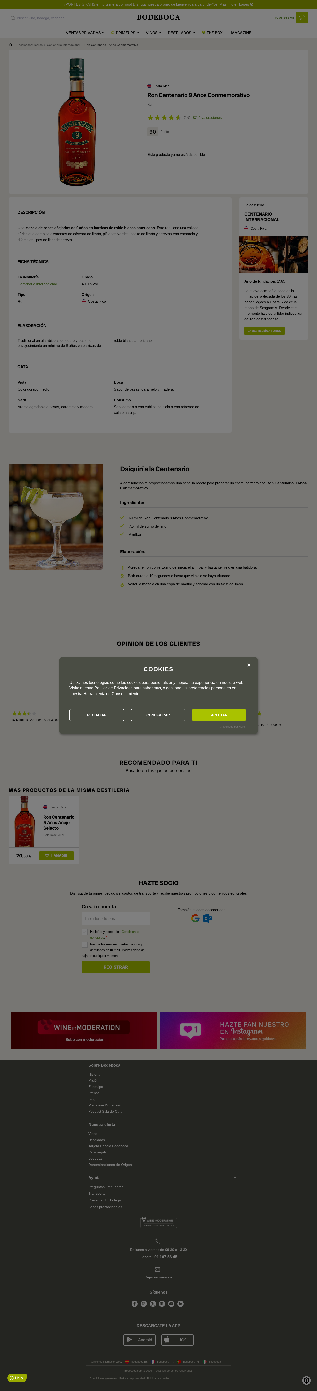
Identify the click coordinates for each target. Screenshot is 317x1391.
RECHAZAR (96, 715)
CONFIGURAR (158, 715)
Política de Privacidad (113, 688)
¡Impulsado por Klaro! (233, 726)
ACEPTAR (219, 715)
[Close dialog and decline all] (249, 665)
